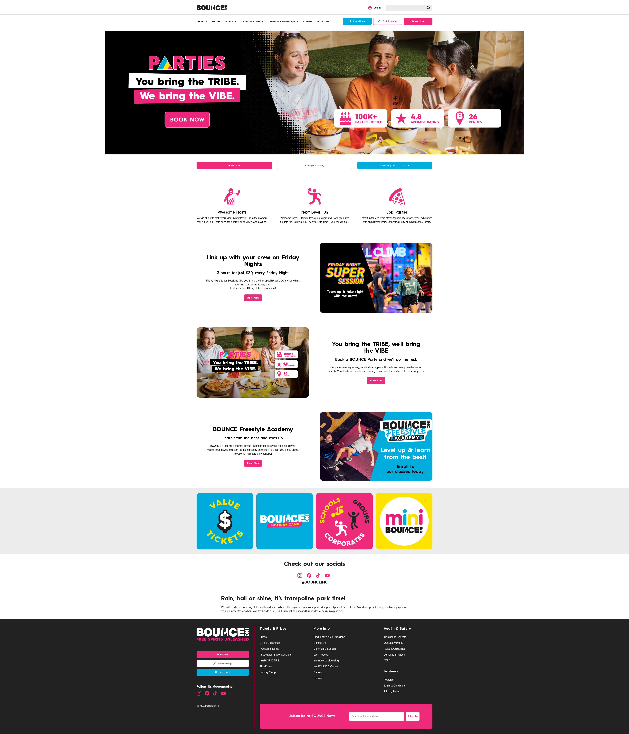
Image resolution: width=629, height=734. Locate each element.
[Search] (429, 8)
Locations (358, 21)
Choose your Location (393, 165)
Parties (216, 21)
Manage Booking (314, 165)
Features (391, 671)
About (200, 21)
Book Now (234, 165)
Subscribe (412, 716)
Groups (229, 21)
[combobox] (406, 8)
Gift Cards (323, 21)
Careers (307, 21)
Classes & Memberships (281, 21)
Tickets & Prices (250, 21)
